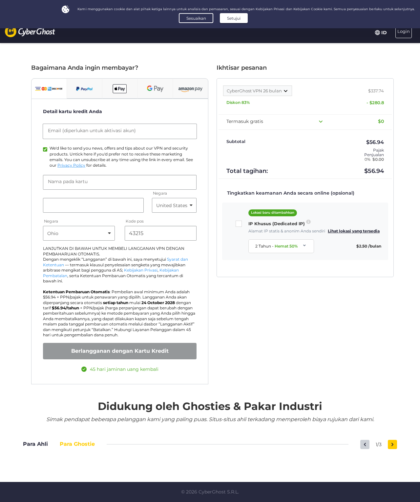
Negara (160, 193)
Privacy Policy (71, 165)
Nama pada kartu (68, 181)
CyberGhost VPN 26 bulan (255, 90)
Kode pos (135, 221)
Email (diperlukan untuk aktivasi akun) (92, 130)
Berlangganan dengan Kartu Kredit (120, 351)
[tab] (49, 89)
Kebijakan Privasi (141, 270)
